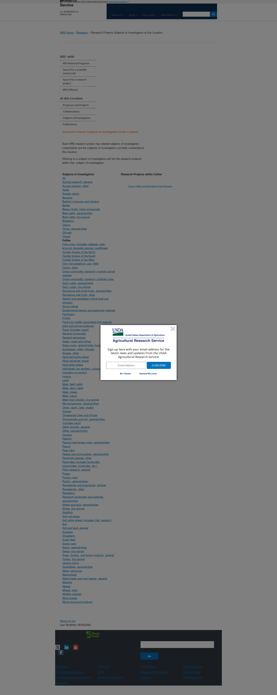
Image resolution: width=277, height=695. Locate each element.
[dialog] (139, 352)
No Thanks (125, 373)
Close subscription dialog (173, 329)
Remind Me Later (148, 373)
